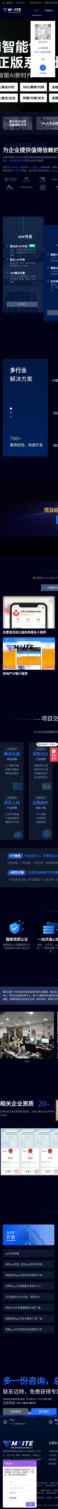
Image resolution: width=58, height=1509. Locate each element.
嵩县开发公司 (37, 1486)
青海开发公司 (46, 1490)
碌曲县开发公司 (38, 1493)
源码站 (49, 1498)
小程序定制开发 (38, 1498)
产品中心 (48, 10)
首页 (36, 10)
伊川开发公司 (42, 1483)
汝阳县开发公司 (51, 1486)
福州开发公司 (52, 1493)
